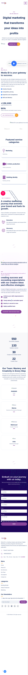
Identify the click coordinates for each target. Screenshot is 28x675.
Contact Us (12, 44)
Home (2, 565)
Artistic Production (5, 587)
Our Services (4, 569)
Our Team (3, 572)
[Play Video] (14, 63)
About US (3, 567)
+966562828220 (7, 553)
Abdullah (14, 391)
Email (2, 495)
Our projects (4, 574)
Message (3, 514)
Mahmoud (14, 425)
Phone (2, 508)
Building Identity (4, 585)
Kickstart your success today (11, 311)
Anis (14, 441)
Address (2, 501)
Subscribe (23, 601)
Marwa (14, 408)
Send (14, 524)
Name (2, 489)
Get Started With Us (8, 115)
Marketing (3, 590)
